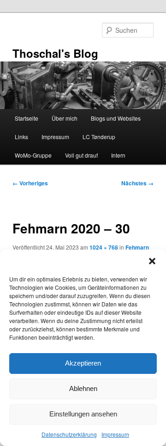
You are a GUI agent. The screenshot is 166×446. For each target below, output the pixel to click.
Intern (118, 155)
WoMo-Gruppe (33, 155)
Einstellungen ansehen (83, 414)
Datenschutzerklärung (69, 434)
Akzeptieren (83, 363)
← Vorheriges (30, 183)
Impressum (115, 434)
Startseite (26, 118)
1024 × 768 (103, 247)
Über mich (64, 118)
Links (21, 137)
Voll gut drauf (81, 155)
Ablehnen (83, 388)
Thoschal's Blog (55, 53)
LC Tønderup (99, 137)
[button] (152, 261)
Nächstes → (137, 183)
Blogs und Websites (116, 118)
